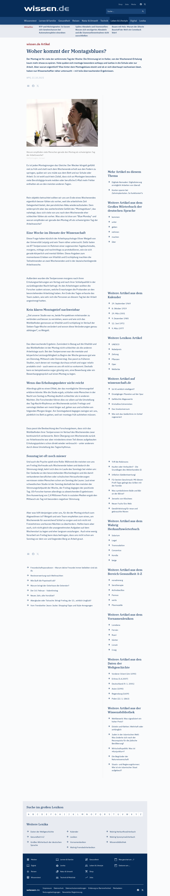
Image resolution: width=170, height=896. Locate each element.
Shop (120, 4)
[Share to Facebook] (33, 86)
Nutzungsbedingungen (51, 892)
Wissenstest (30, 20)
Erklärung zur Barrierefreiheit (99, 888)
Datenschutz (59, 888)
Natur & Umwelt (90, 20)
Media (133, 4)
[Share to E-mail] (28, 86)
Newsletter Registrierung (72, 892)
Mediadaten (117, 888)
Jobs (127, 4)
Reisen (75, 20)
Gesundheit (64, 20)
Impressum (47, 888)
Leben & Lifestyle (119, 20)
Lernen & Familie (47, 20)
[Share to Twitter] (37, 86)
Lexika (142, 20)
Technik (104, 20)
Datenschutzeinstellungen (76, 888)
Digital (133, 20)
